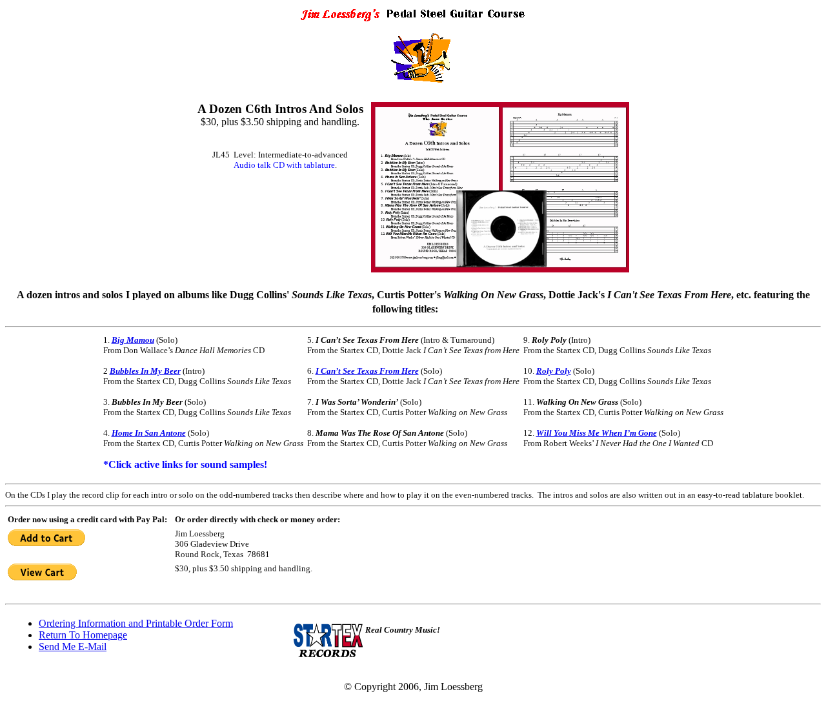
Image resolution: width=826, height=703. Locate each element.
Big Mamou (133, 340)
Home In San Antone (149, 433)
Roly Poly (553, 371)
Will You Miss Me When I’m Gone (596, 433)
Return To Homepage (83, 634)
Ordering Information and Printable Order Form (136, 623)
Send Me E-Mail (72, 646)
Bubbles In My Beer (145, 371)
